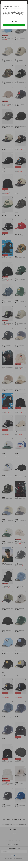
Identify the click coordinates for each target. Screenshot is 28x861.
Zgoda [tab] (5, 3)
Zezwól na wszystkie (14, 24)
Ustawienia (14, 21)
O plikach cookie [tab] (17, 3)
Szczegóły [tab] (10, 3)
